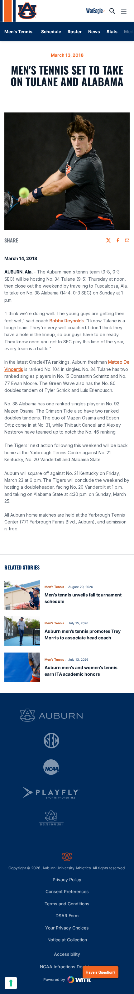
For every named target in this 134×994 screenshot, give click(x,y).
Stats (112, 31)
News (94, 31)
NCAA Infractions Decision (67, 966)
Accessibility (67, 954)
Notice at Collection (67, 939)
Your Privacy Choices (67, 927)
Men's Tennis (54, 587)
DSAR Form (67, 915)
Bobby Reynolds (67, 320)
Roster (75, 31)
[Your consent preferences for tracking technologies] (11, 983)
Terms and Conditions (67, 903)
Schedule (51, 31)
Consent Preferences (67, 891)
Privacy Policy (67, 879)
